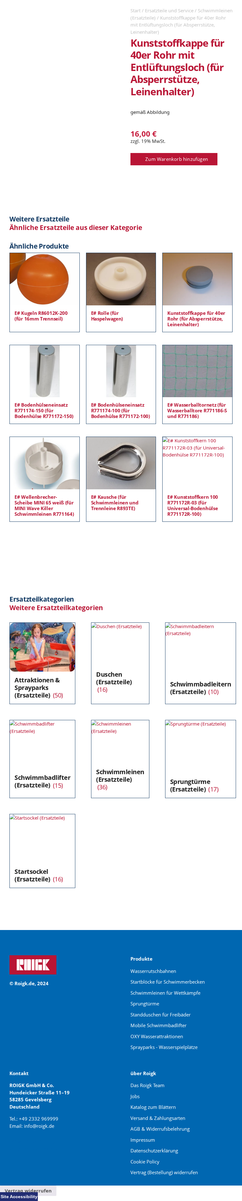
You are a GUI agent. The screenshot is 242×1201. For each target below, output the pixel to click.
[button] (173, 159)
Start (135, 10)
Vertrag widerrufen (28, 1190)
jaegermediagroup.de (34, 1148)
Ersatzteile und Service (169, 10)
